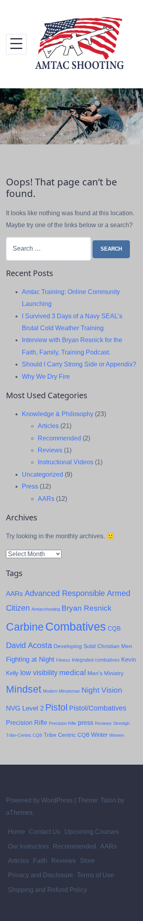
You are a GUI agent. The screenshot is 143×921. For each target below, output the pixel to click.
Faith (40, 860)
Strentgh (121, 723)
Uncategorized (42, 474)
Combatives (75, 626)
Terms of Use (95, 875)
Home (16, 831)
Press (30, 486)
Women (116, 735)
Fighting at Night (30, 659)
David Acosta (29, 645)
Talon (108, 800)
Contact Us (44, 831)
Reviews (50, 450)
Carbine (25, 627)
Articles (48, 426)
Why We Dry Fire (46, 376)
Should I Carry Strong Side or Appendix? (79, 364)
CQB (114, 628)
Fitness (63, 660)
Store (87, 860)
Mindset (23, 689)
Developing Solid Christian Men (93, 646)
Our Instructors (28, 846)
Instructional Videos (65, 462)
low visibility (39, 673)
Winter (99, 735)
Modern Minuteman (61, 691)
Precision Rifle (26, 722)
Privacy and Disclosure (40, 875)
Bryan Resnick (87, 608)
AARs (46, 498)
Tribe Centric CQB (66, 735)
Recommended (59, 438)
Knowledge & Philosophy (57, 414)
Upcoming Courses (91, 831)
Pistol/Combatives (97, 708)
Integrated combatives (96, 660)
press (85, 722)
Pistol (56, 707)
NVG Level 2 (25, 708)
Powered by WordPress (39, 800)
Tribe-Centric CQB (24, 735)
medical (72, 672)
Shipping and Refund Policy (47, 889)
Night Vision (101, 690)
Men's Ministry (105, 673)
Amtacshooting (45, 609)
